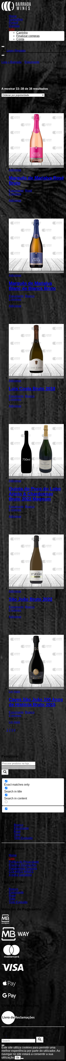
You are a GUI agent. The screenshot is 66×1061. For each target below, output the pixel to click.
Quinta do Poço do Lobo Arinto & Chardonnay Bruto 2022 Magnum (35, 493)
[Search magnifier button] (4, 772)
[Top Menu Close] (2, 46)
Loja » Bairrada (11, 62)
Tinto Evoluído (23, 838)
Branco (29, 296)
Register (20, 50)
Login (11, 50)
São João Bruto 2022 (30, 599)
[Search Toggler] (2, 1045)
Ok (17, 1057)
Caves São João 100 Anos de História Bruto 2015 (36, 702)
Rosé (28, 190)
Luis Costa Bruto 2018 (32, 388)
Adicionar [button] (15, 170)
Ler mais (14, 691)
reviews (15, 193)
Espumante (32, 62)
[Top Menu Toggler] (2, 55)
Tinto (17, 834)
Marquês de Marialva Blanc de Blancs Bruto (32, 286)
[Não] (22, 1058)
